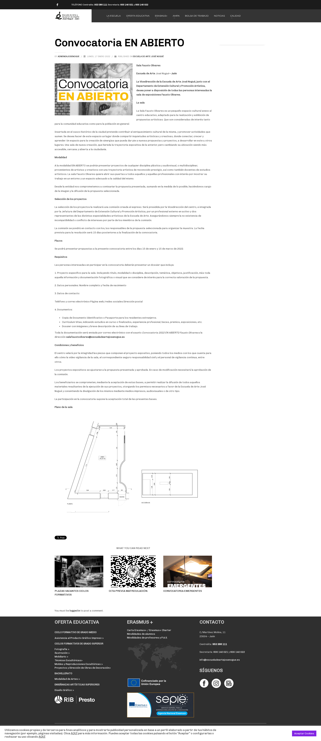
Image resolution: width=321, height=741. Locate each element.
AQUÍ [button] (42, 736)
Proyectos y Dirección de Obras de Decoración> (83, 667)
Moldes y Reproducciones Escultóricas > (79, 664)
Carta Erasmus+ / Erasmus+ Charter (149, 630)
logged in (75, 610)
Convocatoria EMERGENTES (182, 591)
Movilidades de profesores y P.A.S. (147, 637)
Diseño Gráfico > (64, 690)
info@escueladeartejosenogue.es (220, 659)
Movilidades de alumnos (141, 634)
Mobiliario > (61, 656)
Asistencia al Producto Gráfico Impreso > (79, 638)
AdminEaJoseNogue (69, 56)
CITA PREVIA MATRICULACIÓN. (128, 591)
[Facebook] (57, 4)
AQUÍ (74, 733)
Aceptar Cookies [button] (304, 733)
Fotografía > (62, 649)
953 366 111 (100, 4)
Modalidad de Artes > (67, 679)
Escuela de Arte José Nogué (148, 56)
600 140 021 (126, 4)
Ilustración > (62, 652)
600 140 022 (141, 4)
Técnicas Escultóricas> (68, 660)
